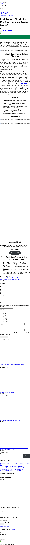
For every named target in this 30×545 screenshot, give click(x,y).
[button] (1, 31)
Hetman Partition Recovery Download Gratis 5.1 (12, 467)
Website (2, 329)
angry (6, 321)
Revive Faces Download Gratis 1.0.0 (9, 277)
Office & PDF (3, 14)
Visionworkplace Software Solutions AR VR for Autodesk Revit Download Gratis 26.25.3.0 (14, 448)
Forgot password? (4, 526)
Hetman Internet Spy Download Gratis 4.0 (10, 470)
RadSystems (24, 83)
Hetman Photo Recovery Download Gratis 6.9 (11, 466)
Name (2, 324)
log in (4, 30)
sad (6, 319)
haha (6, 316)
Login (1, 3)
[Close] (0, 532)
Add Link (3, 539)
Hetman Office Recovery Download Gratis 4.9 (11, 469)
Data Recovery (3, 11)
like (6, 313)
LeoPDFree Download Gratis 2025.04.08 (10, 279)
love (6, 315)
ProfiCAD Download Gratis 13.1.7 (8, 392)
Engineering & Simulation (6, 15)
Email (2, 327)
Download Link (15, 253)
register (10, 30)
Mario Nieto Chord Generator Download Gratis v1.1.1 (13, 364)
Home (1, 9)
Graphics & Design (4, 12)
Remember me (5, 522)
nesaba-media (3, 301)
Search (1, 453)
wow (6, 318)
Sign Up (14, 529)
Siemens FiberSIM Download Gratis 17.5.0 (10, 420)
